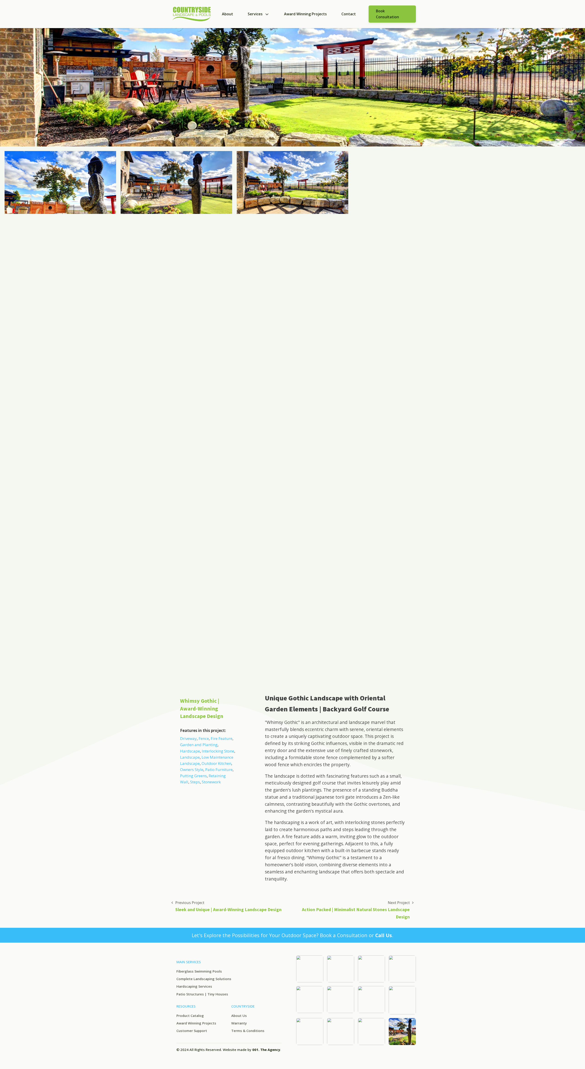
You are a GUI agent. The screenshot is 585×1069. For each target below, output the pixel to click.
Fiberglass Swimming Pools (199, 971)
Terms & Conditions (247, 1030)
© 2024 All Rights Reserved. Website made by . (228, 1049)
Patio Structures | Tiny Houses (202, 994)
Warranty (239, 1023)
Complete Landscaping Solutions (203, 978)
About (227, 13)
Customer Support (191, 1030)
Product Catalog (190, 1015)
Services (255, 13)
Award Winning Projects (305, 13)
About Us (239, 1015)
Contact (348, 13)
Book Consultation (387, 13)
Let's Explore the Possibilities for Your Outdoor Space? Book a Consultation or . (292, 935)
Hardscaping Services (194, 986)
